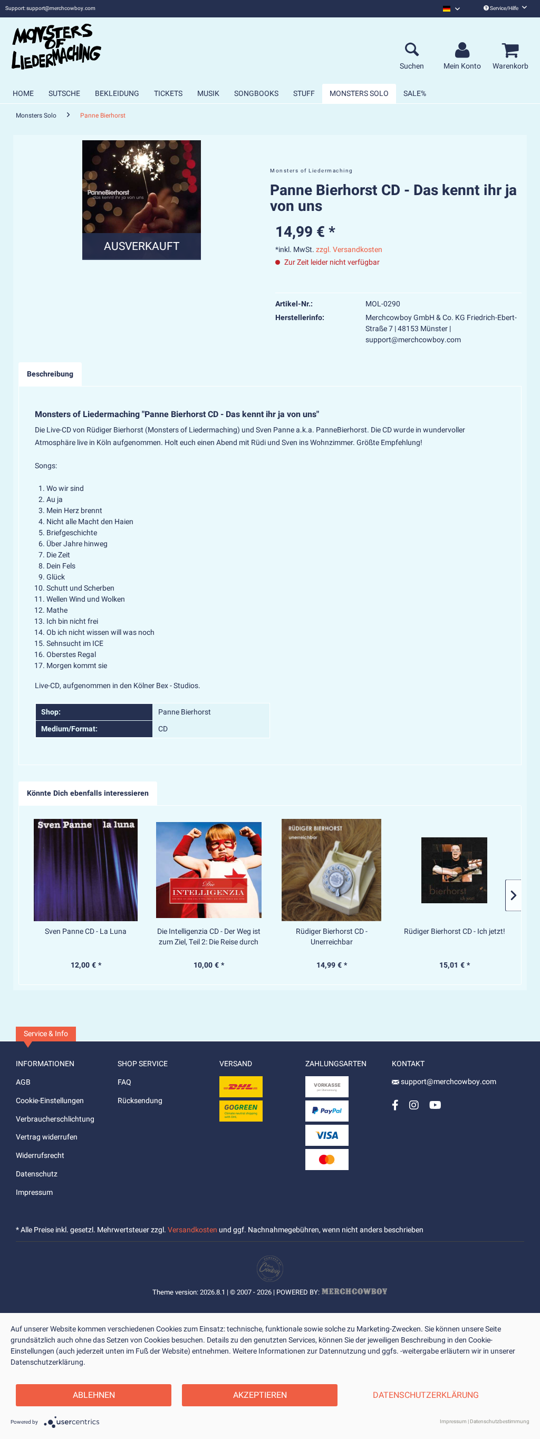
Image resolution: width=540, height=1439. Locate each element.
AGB (23, 1082)
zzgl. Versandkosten (349, 249)
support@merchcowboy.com (447, 1081)
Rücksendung (140, 1100)
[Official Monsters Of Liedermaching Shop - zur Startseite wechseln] (56, 46)
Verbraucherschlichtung (55, 1119)
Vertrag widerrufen (47, 1137)
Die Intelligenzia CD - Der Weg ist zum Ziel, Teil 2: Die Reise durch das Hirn (209, 937)
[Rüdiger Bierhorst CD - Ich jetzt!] (454, 870)
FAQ (124, 1082)
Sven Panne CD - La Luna (86, 931)
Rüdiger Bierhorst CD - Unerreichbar (332, 937)
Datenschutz (36, 1174)
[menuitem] (451, 8)
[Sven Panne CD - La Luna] (85, 870)
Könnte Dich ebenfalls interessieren (88, 793)
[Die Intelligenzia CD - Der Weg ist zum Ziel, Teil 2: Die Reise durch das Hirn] (208, 870)
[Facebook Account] (395, 1104)
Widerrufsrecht (40, 1155)
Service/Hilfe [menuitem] (504, 8)
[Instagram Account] (414, 1104)
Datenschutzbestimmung (499, 1421)
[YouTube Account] (435, 1104)
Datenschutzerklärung (426, 1395)
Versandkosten (192, 1229)
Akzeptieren (260, 1395)
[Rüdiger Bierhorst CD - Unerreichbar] (331, 870)
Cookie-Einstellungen (50, 1100)
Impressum (34, 1192)
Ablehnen (94, 1395)
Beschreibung (50, 374)
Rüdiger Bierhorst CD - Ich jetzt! (454, 931)
